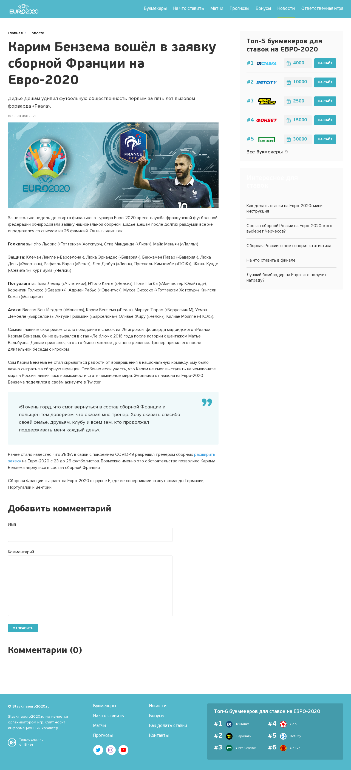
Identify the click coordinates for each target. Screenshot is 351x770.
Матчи (217, 9)
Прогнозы (239, 9)
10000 (300, 82)
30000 (300, 139)
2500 (298, 101)
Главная (15, 33)
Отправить (23, 628)
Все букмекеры (267, 152)
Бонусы (263, 9)
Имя (12, 524)
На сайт (325, 63)
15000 (300, 120)
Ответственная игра (322, 9)
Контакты (159, 736)
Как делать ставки (168, 726)
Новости (286, 9)
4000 (298, 63)
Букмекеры (155, 9)
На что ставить (188, 9)
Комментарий (21, 551)
